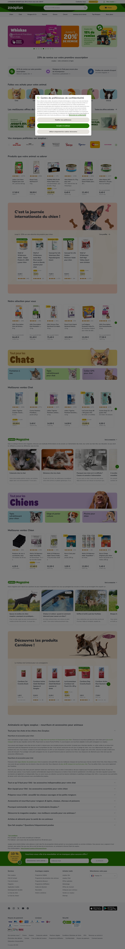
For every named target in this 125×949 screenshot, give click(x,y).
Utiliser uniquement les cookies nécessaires (63, 132)
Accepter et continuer (63, 126)
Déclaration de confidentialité (77, 115)
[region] (63, 115)
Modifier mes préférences (63, 120)
